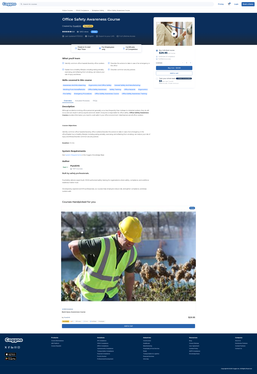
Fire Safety (67, 94)
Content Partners (240, 346)
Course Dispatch (56, 346)
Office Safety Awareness (97, 89)
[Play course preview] (174, 34)
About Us (238, 341)
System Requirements (73, 155)
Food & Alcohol (101, 356)
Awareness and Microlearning (74, 85)
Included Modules (82, 101)
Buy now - (174, 68)
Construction (147, 341)
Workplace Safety (98, 10)
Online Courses (67, 10)
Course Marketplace (57, 341)
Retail (145, 351)
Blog (190, 341)
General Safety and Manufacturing (127, 85)
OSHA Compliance (82, 10)
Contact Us (238, 348)
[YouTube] (15, 347)
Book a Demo (248, 4)
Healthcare (146, 343)
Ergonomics (142, 89)
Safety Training (115, 89)
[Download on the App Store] (15, 354)
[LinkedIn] (12, 347)
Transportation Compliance (105, 351)
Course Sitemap (194, 343)
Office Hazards (129, 89)
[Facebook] (9, 347)
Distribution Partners (241, 343)
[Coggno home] (9, 4)
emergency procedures (83, 94)
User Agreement (194, 346)
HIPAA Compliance (102, 346)
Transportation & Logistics (151, 354)
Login (236, 4)
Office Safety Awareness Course (118, 10)
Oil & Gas (146, 359)
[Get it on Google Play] (15, 358)
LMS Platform (55, 343)
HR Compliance (101, 341)
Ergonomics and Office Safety (100, 85)
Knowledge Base (194, 354)
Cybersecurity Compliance (105, 348)
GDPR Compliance (194, 351)
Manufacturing (147, 346)
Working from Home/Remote (74, 89)
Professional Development (105, 359)
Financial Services (148, 356)
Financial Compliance (103, 354)
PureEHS (77, 26)
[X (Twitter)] (6, 347)
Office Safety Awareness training (134, 94)
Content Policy (193, 348)
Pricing (221, 4)
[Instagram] (18, 347)
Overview (68, 101)
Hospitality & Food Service (151, 348)
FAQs (95, 101)
